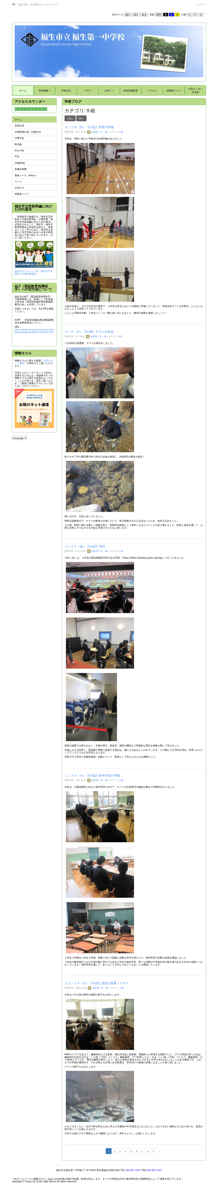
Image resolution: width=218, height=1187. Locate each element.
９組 (121, 131)
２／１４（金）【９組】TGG (85, 546)
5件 (81, 118)
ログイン (201, 4)
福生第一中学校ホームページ (38, 4)
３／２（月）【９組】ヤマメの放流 (89, 331)
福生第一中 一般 (99, 131)
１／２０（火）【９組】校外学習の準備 (92, 775)
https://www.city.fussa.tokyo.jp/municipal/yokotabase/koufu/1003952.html (34, 331)
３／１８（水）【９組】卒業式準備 (89, 127)
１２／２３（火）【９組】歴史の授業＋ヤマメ (97, 983)
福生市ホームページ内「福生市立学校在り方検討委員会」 (34, 272)
